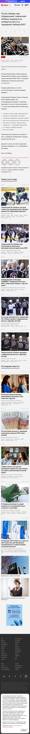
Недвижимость (4, 644)
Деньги (2, 647)
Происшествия (18, 638)
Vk (18, 169)
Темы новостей (18, 665)
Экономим (17, 640)
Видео (2, 663)
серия (16, 146)
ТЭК (16, 657)
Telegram (4, 169)
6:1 (2, 106)
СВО (2, 638)
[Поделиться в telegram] (24, 31)
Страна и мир (4, 655)
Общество (17, 642)
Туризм (16, 653)
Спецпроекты (18, 667)
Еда (16, 659)
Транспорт (3, 642)
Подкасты (17, 647)
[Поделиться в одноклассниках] (15, 31)
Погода (2, 659)
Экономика (17, 651)
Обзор (16, 644)
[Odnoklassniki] (9, 676)
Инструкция (3, 657)
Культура (17, 646)
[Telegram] (15, 676)
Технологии (3, 653)
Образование (18, 649)
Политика (3, 646)
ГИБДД (16, 669)
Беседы (3, 640)
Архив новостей (4, 667)
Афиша (2, 651)
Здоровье (17, 655)
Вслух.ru (6, 5)
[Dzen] (20, 676)
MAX (10, 171)
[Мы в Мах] (17, 5)
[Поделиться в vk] (5, 31)
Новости (3, 665)
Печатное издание (5, 669)
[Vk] (4, 676)
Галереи (17, 663)
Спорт (2, 649)
